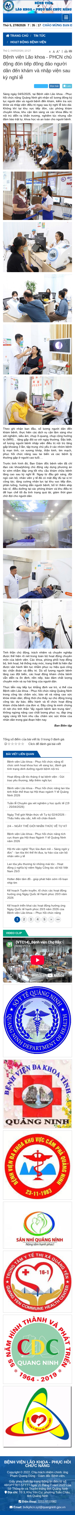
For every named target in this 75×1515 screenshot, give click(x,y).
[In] (66, 51)
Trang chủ (18, 35)
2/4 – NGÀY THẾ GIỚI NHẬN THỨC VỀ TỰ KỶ (37, 826)
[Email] (70, 51)
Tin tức (40, 35)
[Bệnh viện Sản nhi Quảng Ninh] (37, 1226)
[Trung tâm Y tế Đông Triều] (37, 1417)
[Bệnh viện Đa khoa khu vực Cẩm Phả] (37, 1166)
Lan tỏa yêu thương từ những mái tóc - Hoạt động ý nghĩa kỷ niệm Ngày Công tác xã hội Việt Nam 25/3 (37, 867)
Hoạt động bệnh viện (28, 42)
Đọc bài (54, 86)
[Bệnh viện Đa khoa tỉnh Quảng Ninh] (37, 1094)
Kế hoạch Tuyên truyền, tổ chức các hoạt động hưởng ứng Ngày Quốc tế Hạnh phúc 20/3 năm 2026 (37, 894)
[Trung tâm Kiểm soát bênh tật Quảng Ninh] (37, 1350)
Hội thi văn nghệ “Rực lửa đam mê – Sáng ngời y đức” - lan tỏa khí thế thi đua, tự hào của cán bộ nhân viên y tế (38, 852)
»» (58, 919)
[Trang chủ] (37, 6)
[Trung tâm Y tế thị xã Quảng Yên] (37, 1282)
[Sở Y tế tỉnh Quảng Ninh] (37, 1021)
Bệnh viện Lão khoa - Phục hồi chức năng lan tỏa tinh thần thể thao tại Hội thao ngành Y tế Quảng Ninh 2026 (38, 791)
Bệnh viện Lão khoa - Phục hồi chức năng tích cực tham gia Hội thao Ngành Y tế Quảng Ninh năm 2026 (36, 837)
